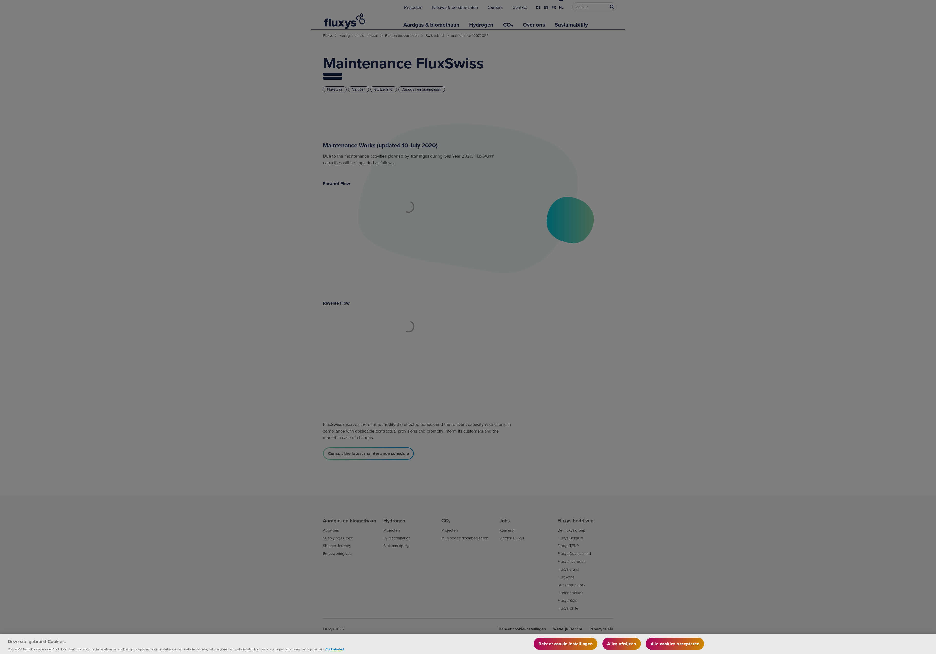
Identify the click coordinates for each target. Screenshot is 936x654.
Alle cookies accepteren (675, 644)
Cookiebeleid (334, 649)
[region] (468, 644)
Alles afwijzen (621, 644)
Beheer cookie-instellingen (565, 644)
